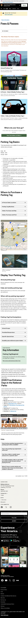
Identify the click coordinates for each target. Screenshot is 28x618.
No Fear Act (3, 599)
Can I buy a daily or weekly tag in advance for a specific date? (11, 455)
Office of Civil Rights (5, 608)
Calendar (14, 8)
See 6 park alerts (9, 14)
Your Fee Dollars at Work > (14, 135)
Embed (26, 414)
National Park (10, 5)
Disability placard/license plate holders (12, 340)
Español (3, 502)
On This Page (8, 31)
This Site (14, 517)
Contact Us (4, 493)
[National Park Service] (1, 5)
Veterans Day (13, 411)
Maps (10, 8)
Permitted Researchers (8, 332)
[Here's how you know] (14, 1)
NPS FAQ (3, 597)
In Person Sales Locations (9, 202)
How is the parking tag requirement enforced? (11, 449)
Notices (2, 593)
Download (20, 414)
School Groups (6, 328)
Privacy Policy (4, 589)
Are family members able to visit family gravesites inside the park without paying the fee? (12, 461)
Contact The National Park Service (8, 595)
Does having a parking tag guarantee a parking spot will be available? (12, 444)
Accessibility (3, 587)
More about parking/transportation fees (11, 360)
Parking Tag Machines (8, 206)
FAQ (3, 497)
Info (1, 8)
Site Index (4, 499)
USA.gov (3, 606)
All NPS (14, 521)
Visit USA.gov (4, 615)
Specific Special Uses (8, 336)
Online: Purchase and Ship (9, 210)
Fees (18, 8)
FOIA (2, 591)
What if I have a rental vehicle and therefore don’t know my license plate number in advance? (12, 468)
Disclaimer (3, 601)
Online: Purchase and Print (9, 214)
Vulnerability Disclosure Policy (7, 604)
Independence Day (12, 403)
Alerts (5, 8)
